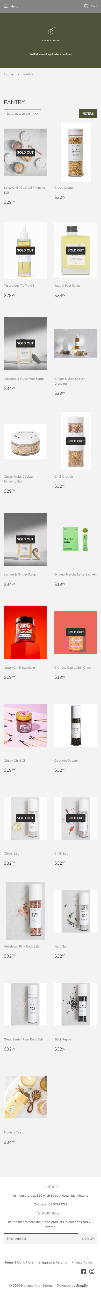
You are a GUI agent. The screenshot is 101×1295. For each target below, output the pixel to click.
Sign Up (88, 1239)
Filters (88, 113)
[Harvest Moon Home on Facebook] (83, 1272)
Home (8, 74)
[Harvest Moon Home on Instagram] (92, 1272)
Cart (93, 6)
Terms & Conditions (19, 1262)
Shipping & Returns (52, 1262)
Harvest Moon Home (37, 1286)
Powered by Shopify (72, 1286)
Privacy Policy (82, 1262)
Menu (14, 6)
